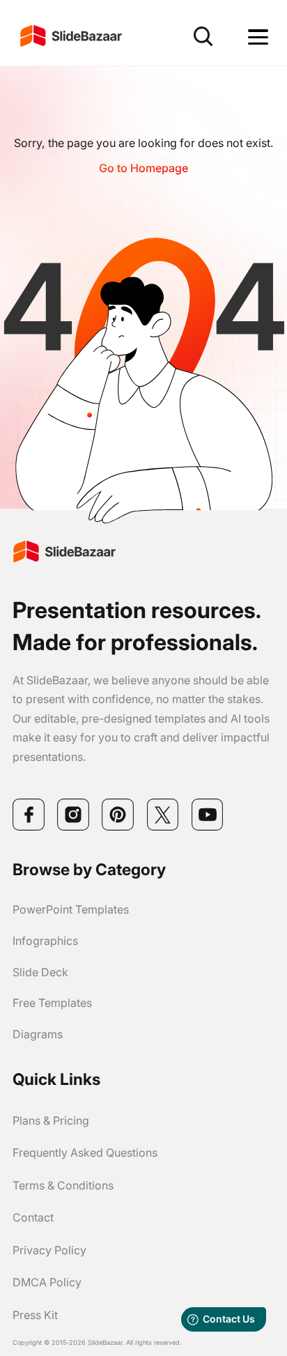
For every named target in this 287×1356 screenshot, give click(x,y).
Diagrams (38, 1034)
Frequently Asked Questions (85, 1152)
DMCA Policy (47, 1282)
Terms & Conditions (63, 1185)
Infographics (45, 941)
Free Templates (52, 1003)
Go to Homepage (143, 168)
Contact (33, 1217)
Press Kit (35, 1315)
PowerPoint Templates (71, 909)
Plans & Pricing (51, 1120)
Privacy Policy (49, 1250)
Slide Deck (40, 972)
